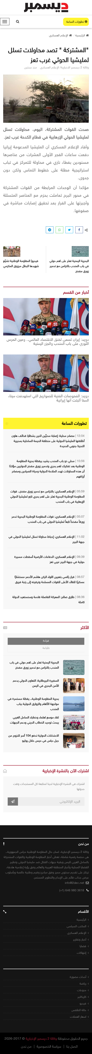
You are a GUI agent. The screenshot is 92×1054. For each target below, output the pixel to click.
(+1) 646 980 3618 (71, 890)
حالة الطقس (78, 1010)
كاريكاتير (81, 997)
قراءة (46, 641)
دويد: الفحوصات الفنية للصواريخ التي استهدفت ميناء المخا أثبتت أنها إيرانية (48, 398)
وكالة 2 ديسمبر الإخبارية (41, 1038)
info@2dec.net (74, 883)
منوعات (81, 990)
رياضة (83, 984)
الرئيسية (81, 920)
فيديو (83, 1003)
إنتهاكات (81, 953)
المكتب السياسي (76, 926)
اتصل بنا (72, 1046)
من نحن (26, 1046)
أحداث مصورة (78, 977)
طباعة (46, 648)
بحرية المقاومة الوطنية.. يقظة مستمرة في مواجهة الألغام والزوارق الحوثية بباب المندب (33, 704)
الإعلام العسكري (76, 933)
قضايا (83, 946)
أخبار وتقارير (79, 939)
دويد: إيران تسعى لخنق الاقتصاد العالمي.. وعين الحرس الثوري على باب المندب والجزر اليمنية (48, 342)
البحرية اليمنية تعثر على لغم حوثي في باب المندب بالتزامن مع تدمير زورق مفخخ (69, 266)
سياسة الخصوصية (49, 1046)
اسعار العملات (78, 1017)
